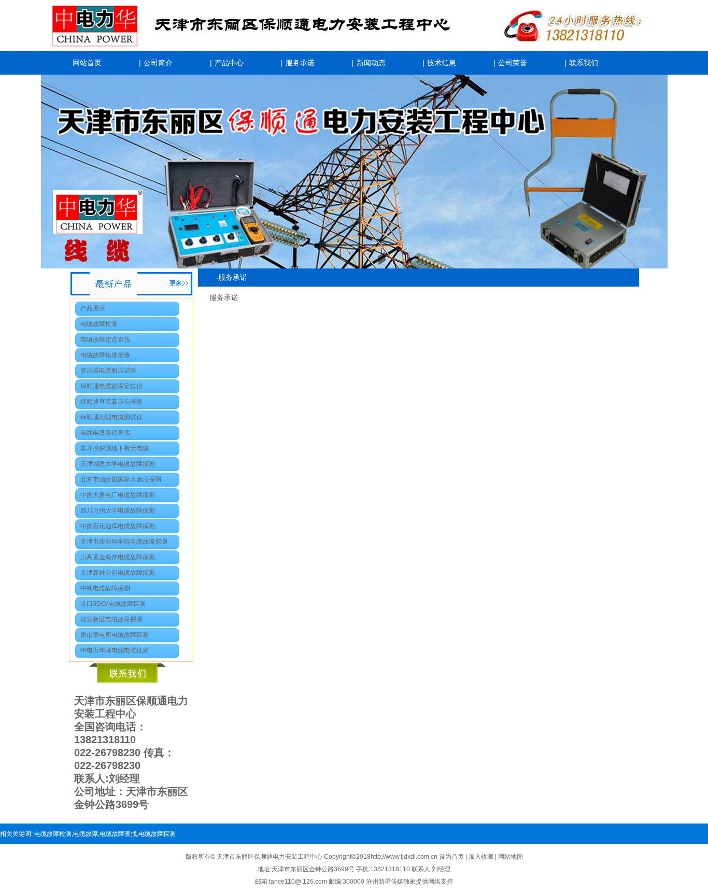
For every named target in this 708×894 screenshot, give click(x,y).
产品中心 (229, 63)
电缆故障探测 (157, 834)
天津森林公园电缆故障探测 (117, 572)
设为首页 (452, 856)
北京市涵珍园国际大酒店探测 (120, 479)
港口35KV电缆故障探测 (113, 603)
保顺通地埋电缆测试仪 (111, 417)
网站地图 (510, 856)
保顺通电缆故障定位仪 (111, 386)
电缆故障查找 (118, 834)
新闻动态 (371, 63)
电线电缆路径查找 (105, 432)
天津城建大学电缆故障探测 (117, 463)
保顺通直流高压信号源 (111, 401)
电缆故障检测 (99, 324)
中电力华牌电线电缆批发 (114, 650)
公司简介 (158, 63)
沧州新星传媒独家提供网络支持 (409, 881)
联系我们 (583, 63)
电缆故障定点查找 (105, 339)
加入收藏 (482, 856)
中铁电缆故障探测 (105, 588)
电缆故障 (85, 834)
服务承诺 (300, 63)
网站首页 (87, 63)
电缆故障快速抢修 (105, 355)
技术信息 (441, 63)
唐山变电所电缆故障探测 (114, 634)
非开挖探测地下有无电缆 (114, 448)
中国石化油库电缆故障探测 (117, 526)
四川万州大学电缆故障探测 (117, 510)
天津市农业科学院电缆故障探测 (123, 541)
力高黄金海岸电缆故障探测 (117, 557)
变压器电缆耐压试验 (108, 370)
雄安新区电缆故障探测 (111, 619)
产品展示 (92, 308)
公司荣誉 (512, 63)
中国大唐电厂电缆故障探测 (117, 495)
